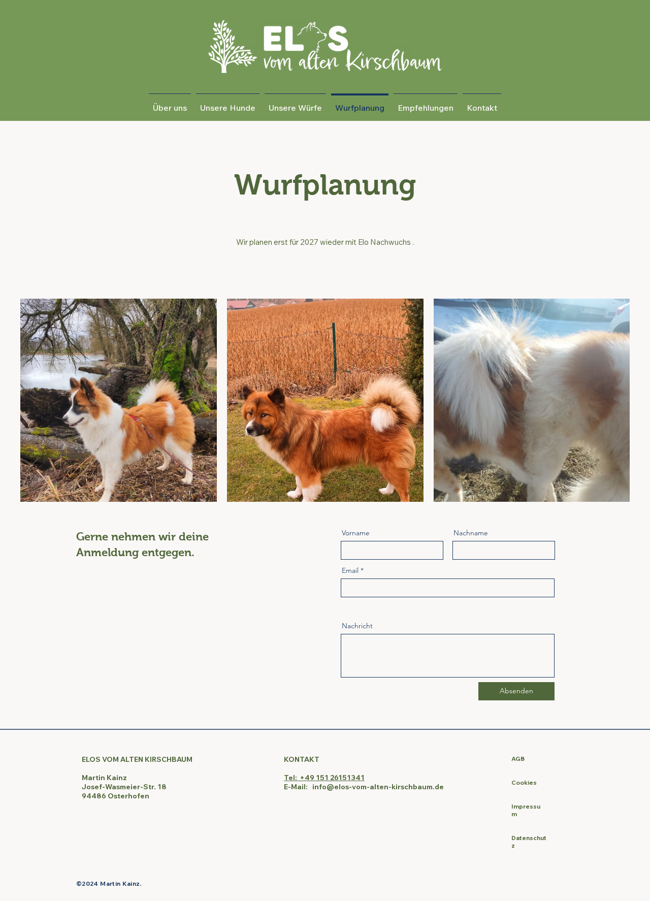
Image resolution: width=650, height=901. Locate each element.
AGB (518, 758)
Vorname (356, 532)
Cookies (524, 782)
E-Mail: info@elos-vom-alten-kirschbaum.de (364, 786)
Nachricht (357, 625)
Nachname (470, 532)
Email (350, 570)
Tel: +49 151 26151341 (324, 777)
